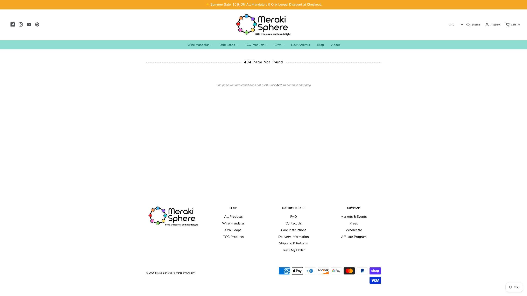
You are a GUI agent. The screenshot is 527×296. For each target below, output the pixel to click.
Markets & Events (354, 216)
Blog (320, 45)
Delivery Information (293, 237)
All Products (233, 216)
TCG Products (233, 237)
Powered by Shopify (184, 272)
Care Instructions (293, 230)
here (279, 85)
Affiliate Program (354, 237)
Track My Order (293, 250)
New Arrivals (300, 45)
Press (354, 223)
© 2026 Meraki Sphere (158, 272)
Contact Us (294, 223)
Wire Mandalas (233, 223)
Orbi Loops (233, 230)
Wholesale (354, 230)
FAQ (293, 216)
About (335, 45)
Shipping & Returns (293, 243)
